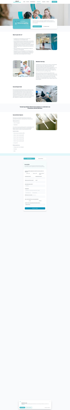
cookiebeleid (23, 404)
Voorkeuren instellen (47, 407)
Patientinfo (18, 21)
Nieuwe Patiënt (29, 158)
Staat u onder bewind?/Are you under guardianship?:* (32, 199)
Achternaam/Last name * (39, 176)
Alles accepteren (22, 407)
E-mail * (37, 180)
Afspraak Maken (40, 158)
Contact (47, 1)
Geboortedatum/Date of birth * (29, 184)
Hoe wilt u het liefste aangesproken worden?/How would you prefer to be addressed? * (34, 171)
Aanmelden (54, 1)
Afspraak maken (46, 26)
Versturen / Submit (35, 208)
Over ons (27, 1)
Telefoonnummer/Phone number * (29, 180)
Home (24, 1)
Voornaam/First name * (28, 176)
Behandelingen (32, 1)
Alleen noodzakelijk (28, 407)
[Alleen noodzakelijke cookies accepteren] (49, 401)
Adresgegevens (27, 188)
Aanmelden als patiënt (36, 26)
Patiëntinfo (38, 1)
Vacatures (43, 1)
